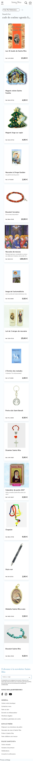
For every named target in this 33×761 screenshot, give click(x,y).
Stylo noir (9, 569)
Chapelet (9, 530)
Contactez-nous (6, 706)
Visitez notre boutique (8, 703)
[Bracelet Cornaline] (16, 197)
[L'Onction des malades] (16, 356)
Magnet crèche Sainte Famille (14, 92)
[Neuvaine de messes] (16, 236)
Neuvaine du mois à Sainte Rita (11, 730)
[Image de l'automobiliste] (16, 276)
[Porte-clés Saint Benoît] (16, 395)
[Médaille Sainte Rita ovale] (16, 594)
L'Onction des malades (14, 371)
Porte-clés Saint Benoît (14, 411)
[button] (11, 9)
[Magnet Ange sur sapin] (16, 117)
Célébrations (5, 751)
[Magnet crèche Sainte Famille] (16, 75)
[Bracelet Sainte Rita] (16, 633)
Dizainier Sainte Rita (13, 450)
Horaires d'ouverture (7, 748)
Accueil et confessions (8, 754)
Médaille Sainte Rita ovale (15, 609)
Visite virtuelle (6, 745)
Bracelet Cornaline (12, 212)
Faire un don (5, 710)
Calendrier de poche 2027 (15, 490)
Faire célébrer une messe (9, 736)
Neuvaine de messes (13, 252)
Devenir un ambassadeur (9, 713)
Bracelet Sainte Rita (13, 649)
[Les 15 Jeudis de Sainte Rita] (16, 36)
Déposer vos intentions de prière (11, 727)
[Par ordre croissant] (22, 10)
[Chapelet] (16, 514)
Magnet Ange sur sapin (14, 133)
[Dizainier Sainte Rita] (16, 435)
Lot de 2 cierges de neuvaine (16, 331)
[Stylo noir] (16, 554)
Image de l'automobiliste (15, 292)
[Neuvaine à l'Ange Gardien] (16, 157)
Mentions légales (6, 716)
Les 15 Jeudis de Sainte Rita (16, 51)
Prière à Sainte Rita (7, 733)
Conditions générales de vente (11, 719)
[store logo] (16, 2)
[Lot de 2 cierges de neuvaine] (16, 316)
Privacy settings (5, 760)
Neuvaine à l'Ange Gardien (15, 172)
